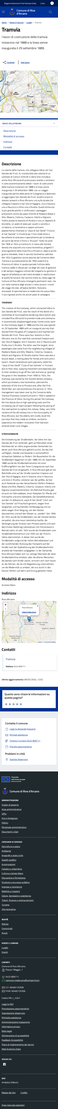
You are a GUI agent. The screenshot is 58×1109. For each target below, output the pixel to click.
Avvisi (4, 933)
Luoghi (5, 947)
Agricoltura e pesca (11, 846)
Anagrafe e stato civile (12, 855)
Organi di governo (10, 804)
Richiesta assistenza (11, 1017)
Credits (24, 1092)
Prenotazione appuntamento (15, 1008)
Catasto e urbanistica (12, 869)
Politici (5, 822)
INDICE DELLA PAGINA (11, 123)
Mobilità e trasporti (11, 891)
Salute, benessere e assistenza (16, 895)
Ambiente (6, 851)
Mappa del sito (8, 1092)
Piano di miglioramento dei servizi (18, 1044)
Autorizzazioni (8, 864)
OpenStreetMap (50, 642)
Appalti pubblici (9, 860)
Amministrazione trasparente (16, 1022)
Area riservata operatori (13, 1105)
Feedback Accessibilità (12, 1040)
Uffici (4, 813)
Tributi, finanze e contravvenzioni (18, 900)
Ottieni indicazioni (29, 612)
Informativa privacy (11, 1026)
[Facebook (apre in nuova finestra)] (4, 1064)
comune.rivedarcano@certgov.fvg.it (22, 980)
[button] (42, 3)
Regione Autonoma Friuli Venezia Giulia (20, 3)
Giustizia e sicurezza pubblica (16, 882)
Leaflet (39, 642)
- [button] (5, 609)
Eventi (5, 952)
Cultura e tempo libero (12, 873)
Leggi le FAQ (8, 1004)
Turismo (5, 904)
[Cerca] (50, 12)
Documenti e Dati (10, 831)
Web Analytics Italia (11, 1049)
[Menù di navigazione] (3, 11)
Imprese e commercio (12, 886)
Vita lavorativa (9, 909)
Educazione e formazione (13, 878)
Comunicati (7, 928)
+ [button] (5, 604)
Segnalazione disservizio (13, 1013)
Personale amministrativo (14, 827)
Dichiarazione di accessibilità (15, 1035)
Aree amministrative (11, 809)
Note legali (7, 1031)
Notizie (5, 924)
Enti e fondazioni (10, 818)
